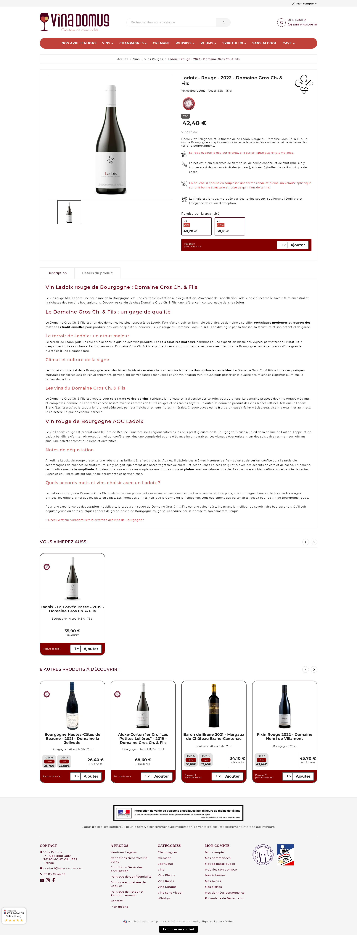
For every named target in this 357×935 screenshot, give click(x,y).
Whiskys (164, 898)
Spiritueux (165, 863)
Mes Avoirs (213, 881)
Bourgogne (121, 298)
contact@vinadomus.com (63, 868)
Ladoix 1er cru (91, 407)
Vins (136, 59)
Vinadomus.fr (80, 520)
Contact (117, 901)
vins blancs (258, 403)
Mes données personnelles (225, 892)
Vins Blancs (166, 875)
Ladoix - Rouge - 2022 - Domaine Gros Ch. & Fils (204, 59)
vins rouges (287, 398)
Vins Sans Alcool (170, 892)
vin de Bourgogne (194, 142)
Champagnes (168, 852)
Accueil (122, 59)
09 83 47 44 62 (54, 874)
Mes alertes (213, 887)
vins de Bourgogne (242, 346)
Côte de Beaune (116, 432)
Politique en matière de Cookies (128, 884)
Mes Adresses (215, 875)
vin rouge (57, 298)
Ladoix (245, 139)
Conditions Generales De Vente (129, 859)
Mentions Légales (124, 852)
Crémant (164, 858)
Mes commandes (218, 858)
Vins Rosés (166, 881)
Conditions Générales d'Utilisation (127, 869)
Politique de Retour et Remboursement (127, 893)
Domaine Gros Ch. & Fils (284, 139)
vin (216, 203)
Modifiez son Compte (221, 869)
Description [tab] (57, 273)
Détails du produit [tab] (97, 273)
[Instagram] (48, 880)
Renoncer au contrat (178, 929)
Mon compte (214, 852)
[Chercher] (223, 22)
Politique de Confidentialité (131, 876)
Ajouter (297, 245)
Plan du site (119, 906)
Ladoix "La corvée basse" (100, 403)
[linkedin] (42, 880)
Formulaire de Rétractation (225, 898)
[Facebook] (53, 880)
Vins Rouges (153, 59)
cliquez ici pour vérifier (217, 921)
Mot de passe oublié (220, 863)
